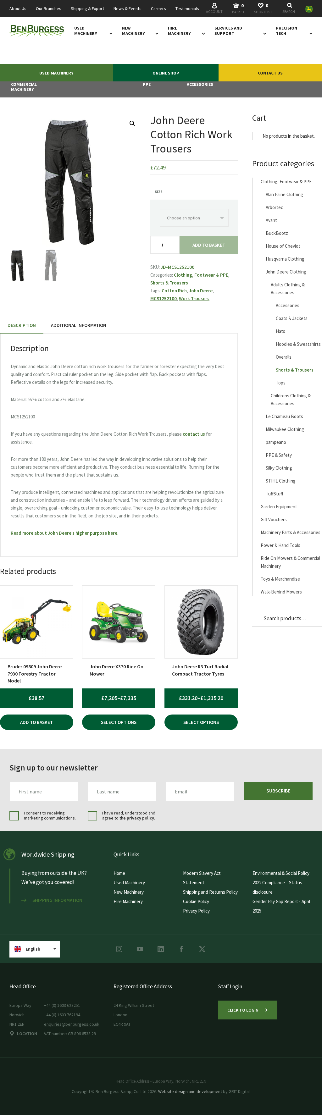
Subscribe (278, 790)
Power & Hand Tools (280, 545)
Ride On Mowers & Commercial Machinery (290, 562)
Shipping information (57, 900)
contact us (194, 434)
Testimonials (187, 8)
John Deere (201, 291)
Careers (158, 8)
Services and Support (228, 30)
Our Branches (48, 8)
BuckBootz (277, 233)
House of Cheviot (283, 246)
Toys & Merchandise (280, 579)
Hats (280, 331)
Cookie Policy (196, 901)
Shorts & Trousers (169, 283)
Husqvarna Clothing (285, 259)
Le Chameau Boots (284, 416)
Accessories (287, 305)
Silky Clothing (279, 468)
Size (159, 191)
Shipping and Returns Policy (210, 892)
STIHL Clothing (281, 481)
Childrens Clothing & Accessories (291, 399)
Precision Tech (286, 30)
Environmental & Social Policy (281, 873)
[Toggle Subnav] (110, 33)
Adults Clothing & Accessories (288, 288)
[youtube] (140, 949)
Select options (118, 722)
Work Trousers (194, 298)
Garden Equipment (279, 507)
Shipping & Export (87, 8)
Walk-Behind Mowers (281, 592)
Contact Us (270, 73)
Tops (281, 383)
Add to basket (208, 245)
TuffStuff (274, 494)
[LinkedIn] (160, 949)
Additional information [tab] (78, 325)
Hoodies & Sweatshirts (298, 344)
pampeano (276, 442)
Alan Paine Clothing (284, 194)
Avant (271, 220)
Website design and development (190, 1091)
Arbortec (274, 207)
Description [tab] (22, 325)
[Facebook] (181, 949)
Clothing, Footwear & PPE (201, 275)
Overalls (283, 357)
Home (119, 873)
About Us (17, 8)
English (33, 949)
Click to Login (242, 1010)
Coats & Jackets (292, 318)
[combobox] (289, 8)
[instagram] (119, 949)
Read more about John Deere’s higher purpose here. (65, 533)
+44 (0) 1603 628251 (62, 1005)
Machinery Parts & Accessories (290, 532)
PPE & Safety (279, 455)
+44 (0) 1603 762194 (62, 1015)
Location (27, 1033)
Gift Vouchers (274, 519)
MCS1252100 (163, 298)
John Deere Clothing (286, 272)
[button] (132, 123)
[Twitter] (202, 949)
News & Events (128, 8)
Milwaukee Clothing (285, 429)
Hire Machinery (179, 30)
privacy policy (140, 818)
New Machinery (133, 30)
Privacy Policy (196, 911)
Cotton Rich (174, 291)
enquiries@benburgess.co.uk (71, 1024)
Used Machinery (85, 30)
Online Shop (166, 73)
